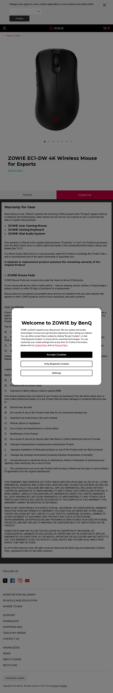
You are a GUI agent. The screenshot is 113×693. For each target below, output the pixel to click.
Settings (56, 373)
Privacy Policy (61, 345)
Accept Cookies (56, 354)
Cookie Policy (41, 345)
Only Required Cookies (56, 364)
